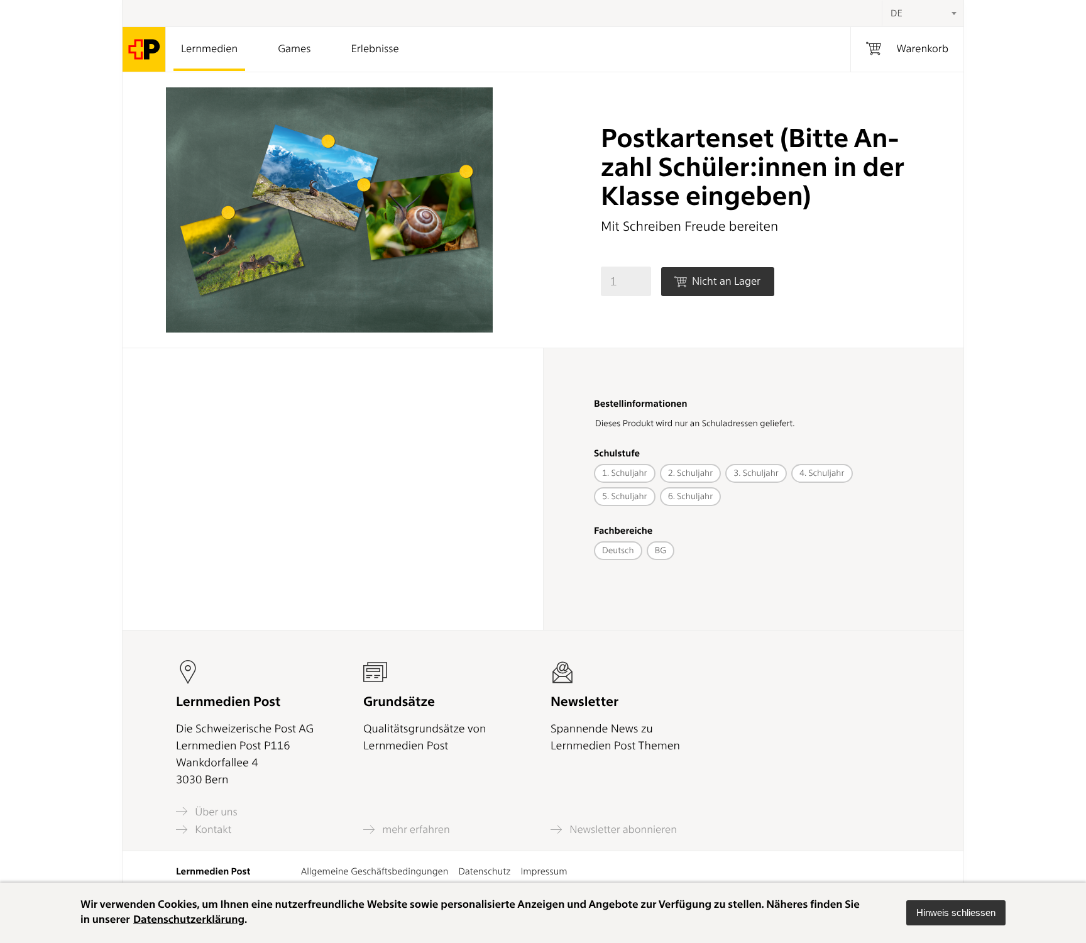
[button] (956, 912)
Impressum (543, 871)
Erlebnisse (374, 49)
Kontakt (211, 829)
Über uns (215, 812)
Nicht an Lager (724, 281)
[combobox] (922, 13)
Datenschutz (484, 871)
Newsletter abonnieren (622, 829)
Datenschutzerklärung (188, 919)
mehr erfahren (415, 829)
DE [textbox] (896, 13)
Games (294, 49)
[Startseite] (144, 49)
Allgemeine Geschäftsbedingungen (375, 871)
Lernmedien (209, 49)
